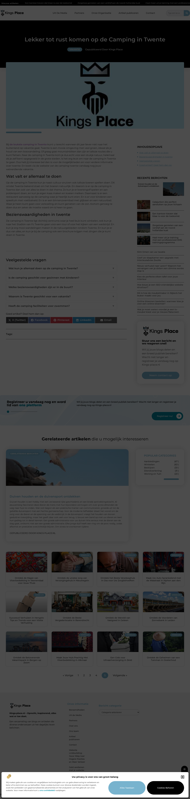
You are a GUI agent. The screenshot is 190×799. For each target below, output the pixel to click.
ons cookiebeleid (47, 790)
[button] (182, 776)
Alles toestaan (127, 788)
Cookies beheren (165, 788)
